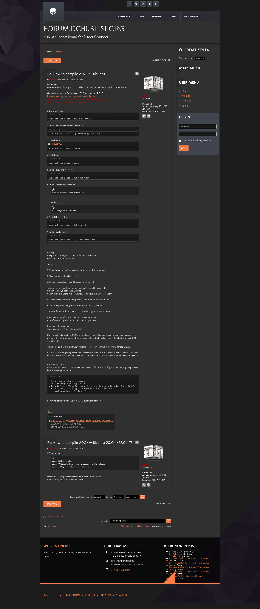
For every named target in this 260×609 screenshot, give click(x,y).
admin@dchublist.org (120, 570)
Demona (58, 51)
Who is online (57, 546)
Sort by (109, 497)
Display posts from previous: (81, 497)
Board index (52, 526)
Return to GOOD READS (56, 516)
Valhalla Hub (174, 556)
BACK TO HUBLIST (192, 16)
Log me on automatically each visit (196, 141)
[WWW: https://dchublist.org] (148, 116)
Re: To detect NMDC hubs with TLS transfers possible (187, 559)
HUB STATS (105, 595)
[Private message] (144, 116)
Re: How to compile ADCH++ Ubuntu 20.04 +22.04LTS (90, 443)
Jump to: (104, 521)
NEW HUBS (122, 595)
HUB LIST (90, 595)
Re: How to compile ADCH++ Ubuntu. (76, 74)
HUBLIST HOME (72, 595)
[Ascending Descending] (135, 497)
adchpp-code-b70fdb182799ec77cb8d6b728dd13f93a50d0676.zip (82, 421)
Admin (53, 79)
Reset (45, 595)
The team (125, 526)
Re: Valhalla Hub (176, 552)
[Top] (166, 432)
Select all (57, 114)
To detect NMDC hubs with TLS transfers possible (186, 577)
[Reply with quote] (136, 73)
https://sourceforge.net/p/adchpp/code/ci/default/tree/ (71, 96)
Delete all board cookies (141, 526)
